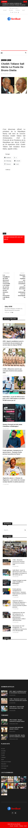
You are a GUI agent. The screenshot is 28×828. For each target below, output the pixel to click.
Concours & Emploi (15, 543)
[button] (24, 1)
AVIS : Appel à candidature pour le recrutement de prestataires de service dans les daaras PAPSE (13, 344)
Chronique (3, 769)
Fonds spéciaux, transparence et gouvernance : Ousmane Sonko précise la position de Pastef (13, 453)
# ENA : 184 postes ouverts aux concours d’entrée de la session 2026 (12, 372)
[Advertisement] (14, 36)
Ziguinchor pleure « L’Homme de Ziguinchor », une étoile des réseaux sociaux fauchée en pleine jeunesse (14, 481)
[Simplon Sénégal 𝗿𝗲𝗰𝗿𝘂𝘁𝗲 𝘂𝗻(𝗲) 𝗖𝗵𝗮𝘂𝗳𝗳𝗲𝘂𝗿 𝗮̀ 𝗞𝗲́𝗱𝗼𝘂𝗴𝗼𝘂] (23, 783)
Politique (18, 11)
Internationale (4, 767)
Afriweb (18, 825)
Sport (23, 11)
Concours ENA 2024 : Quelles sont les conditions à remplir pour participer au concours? (17, 738)
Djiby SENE (8, 308)
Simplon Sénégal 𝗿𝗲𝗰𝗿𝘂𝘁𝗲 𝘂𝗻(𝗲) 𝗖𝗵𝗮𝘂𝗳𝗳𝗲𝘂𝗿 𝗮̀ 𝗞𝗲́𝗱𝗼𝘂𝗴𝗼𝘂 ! (19, 583)
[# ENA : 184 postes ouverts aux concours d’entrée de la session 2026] (4, 703)
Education (3, 765)
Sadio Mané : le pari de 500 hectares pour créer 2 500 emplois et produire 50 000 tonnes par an (14, 400)
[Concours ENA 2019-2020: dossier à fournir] (4, 731)
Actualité (11, 11)
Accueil (4, 11)
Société (5, 573)
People (3, 756)
